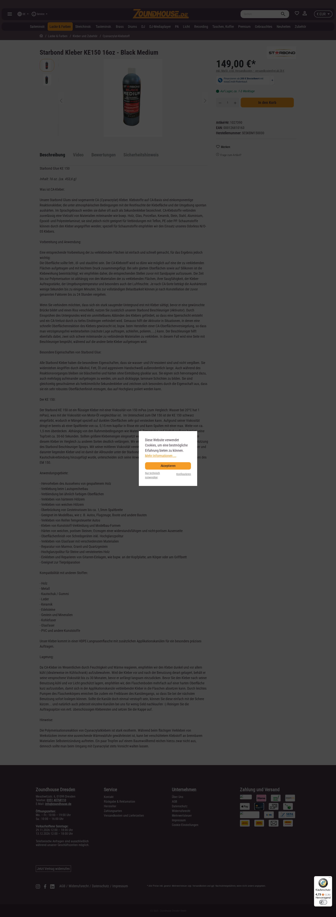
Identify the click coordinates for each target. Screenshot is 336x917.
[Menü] (329, 878)
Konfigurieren (183, 474)
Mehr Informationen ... (160, 456)
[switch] (323, 902)
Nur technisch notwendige (152, 475)
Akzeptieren (168, 466)
